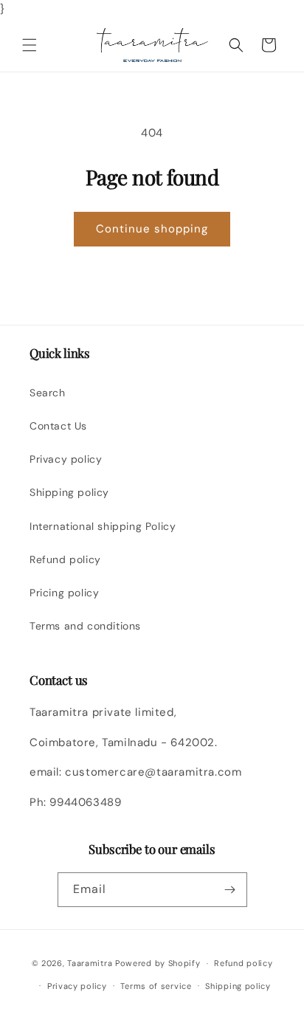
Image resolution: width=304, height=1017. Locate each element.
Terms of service (155, 986)
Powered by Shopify (158, 963)
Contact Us (58, 425)
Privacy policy (66, 459)
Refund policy (65, 559)
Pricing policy (64, 592)
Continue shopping (152, 228)
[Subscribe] (230, 889)
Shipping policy (69, 492)
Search (48, 392)
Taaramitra (89, 963)
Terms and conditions (85, 625)
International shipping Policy (103, 526)
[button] (29, 45)
